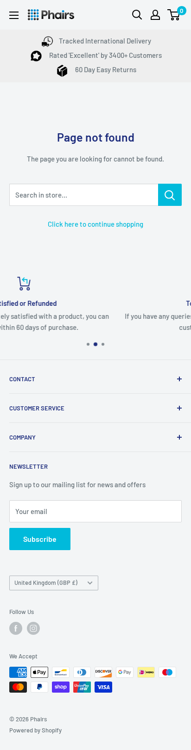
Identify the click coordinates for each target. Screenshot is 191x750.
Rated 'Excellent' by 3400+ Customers (105, 55)
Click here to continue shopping (95, 224)
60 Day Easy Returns (105, 69)
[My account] (155, 15)
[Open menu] (14, 15)
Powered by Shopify (35, 730)
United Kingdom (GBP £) (45, 582)
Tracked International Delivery (105, 41)
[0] (174, 14)
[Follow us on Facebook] (15, 628)
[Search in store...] (170, 195)
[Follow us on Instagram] (33, 628)
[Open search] (137, 15)
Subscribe (40, 538)
